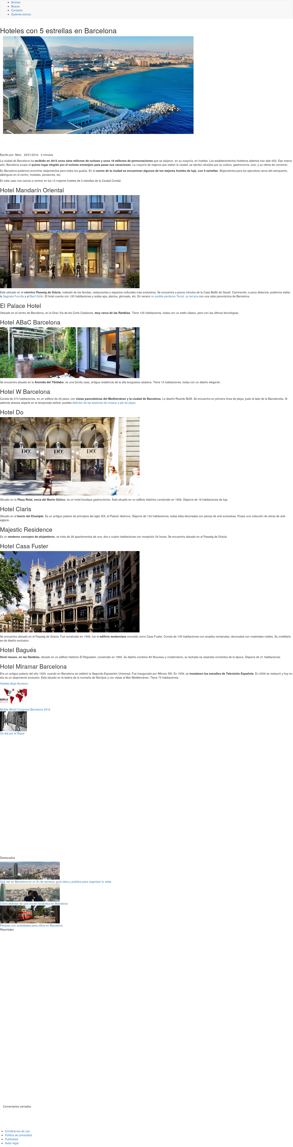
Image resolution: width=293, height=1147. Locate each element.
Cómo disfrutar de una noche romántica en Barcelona (34, 903)
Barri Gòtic (36, 296)
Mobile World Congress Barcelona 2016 (25, 709)
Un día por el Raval (12, 733)
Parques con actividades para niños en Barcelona (31, 925)
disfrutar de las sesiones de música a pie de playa (103, 403)
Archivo (16, 2)
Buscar (15, 6)
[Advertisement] (97, 143)
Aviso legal (12, 1143)
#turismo (22, 683)
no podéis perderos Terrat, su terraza (174, 296)
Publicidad (11, 1139)
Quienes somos (21, 14)
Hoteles (5, 683)
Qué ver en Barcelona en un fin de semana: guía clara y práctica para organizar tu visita (55, 882)
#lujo (13, 683)
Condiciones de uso (17, 1131)
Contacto (17, 10)
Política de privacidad (18, 1135)
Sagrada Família (13, 296)
